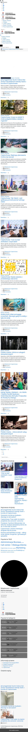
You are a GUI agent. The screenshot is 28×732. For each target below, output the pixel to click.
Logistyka (14, 548)
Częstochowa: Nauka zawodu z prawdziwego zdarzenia (11, 278)
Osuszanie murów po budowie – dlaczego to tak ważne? (11, 516)
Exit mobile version (14, 730)
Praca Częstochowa (8, 26)
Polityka (5, 22)
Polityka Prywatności (8, 664)
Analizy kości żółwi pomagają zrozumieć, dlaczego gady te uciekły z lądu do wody (14, 316)
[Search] (0, 35)
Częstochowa (4, 548)
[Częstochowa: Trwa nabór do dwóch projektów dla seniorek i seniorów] (7, 714)
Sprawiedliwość (3, 552)
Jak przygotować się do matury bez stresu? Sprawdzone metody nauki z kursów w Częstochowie (13, 81)
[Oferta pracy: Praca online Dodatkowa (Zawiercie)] (21, 468)
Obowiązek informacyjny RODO (11, 662)
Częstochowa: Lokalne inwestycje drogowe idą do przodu (12, 529)
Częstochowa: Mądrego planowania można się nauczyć (13, 156)
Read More (3, 97)
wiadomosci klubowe (10, 552)
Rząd (23, 550)
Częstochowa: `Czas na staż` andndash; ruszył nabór (10, 241)
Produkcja (19, 550)
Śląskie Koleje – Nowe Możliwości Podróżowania (6, 490)
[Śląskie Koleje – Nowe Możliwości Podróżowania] (7, 485)
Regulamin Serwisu (8, 666)
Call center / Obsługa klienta (13, 545)
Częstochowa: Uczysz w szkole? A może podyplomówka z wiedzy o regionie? (12, 119)
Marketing (20, 547)
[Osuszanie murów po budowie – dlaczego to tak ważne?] (7, 698)
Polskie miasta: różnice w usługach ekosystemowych (13, 353)
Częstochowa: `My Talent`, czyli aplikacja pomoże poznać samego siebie (12, 200)
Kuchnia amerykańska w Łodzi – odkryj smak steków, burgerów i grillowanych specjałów (13, 534)
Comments (7, 95)
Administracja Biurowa (11, 542)
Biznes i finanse (7, 20)
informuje (10, 548)
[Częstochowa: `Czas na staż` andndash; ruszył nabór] (7, 466)
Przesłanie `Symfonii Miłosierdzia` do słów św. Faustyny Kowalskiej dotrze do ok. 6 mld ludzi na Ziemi (14, 524)
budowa (22, 542)
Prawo (14, 550)
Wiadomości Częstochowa (11, 92)
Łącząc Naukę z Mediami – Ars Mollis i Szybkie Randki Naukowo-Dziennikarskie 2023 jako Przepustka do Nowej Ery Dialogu (14, 395)
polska (12, 550)
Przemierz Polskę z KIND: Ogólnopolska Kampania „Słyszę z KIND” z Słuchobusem (21, 499)
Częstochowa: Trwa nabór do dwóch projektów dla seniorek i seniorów (12, 520)
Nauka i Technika (7, 25)
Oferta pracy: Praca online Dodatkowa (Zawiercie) (21, 477)
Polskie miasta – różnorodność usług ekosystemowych (14, 433)
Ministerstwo (4, 550)
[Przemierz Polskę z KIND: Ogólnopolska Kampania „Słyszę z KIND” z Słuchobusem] (21, 488)
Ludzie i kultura (7, 23)
